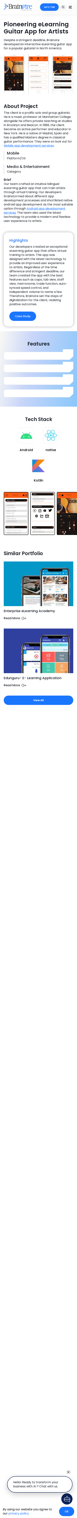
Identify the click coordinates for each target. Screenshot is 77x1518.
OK (67, 1511)
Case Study (22, 316)
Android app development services (34, 210)
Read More (12, 618)
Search (63, 7)
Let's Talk (49, 7)
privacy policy (18, 1513)
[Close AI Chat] (68, 1472)
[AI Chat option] (67, 1499)
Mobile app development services (29, 145)
